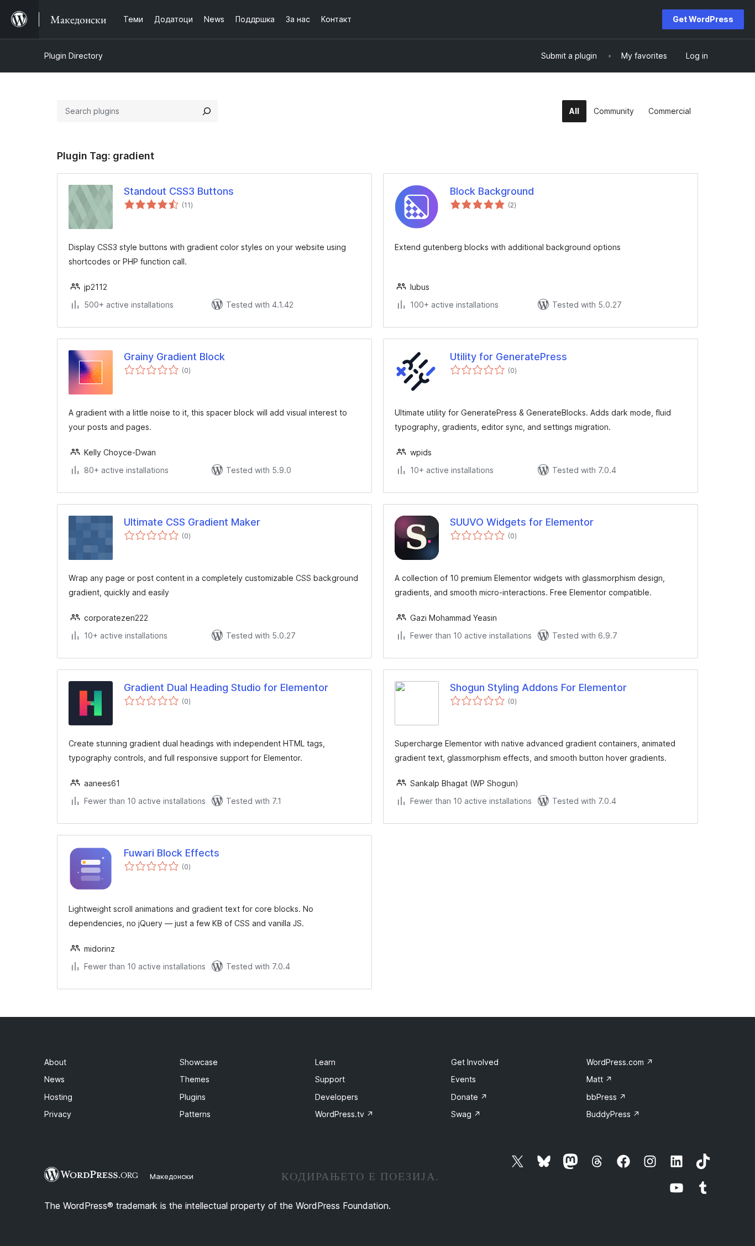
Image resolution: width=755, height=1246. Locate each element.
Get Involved (475, 1062)
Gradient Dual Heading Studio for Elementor (226, 687)
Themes (194, 1079)
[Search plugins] (207, 111)
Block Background (492, 191)
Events (463, 1079)
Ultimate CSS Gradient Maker (192, 522)
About (55, 1062)
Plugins (193, 1097)
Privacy (57, 1114)
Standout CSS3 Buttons (179, 191)
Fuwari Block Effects (171, 853)
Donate (469, 1097)
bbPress (606, 1097)
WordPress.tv (344, 1114)
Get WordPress (703, 19)
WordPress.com (619, 1062)
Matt (599, 1079)
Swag (466, 1114)
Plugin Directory (73, 55)
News (54, 1079)
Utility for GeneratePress (508, 356)
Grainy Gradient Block (174, 356)
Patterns (195, 1114)
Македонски (171, 1176)
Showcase (199, 1062)
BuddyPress (613, 1114)
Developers (336, 1097)
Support (330, 1079)
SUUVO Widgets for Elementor (522, 522)
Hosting (58, 1097)
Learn (325, 1062)
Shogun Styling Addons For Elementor (538, 687)
